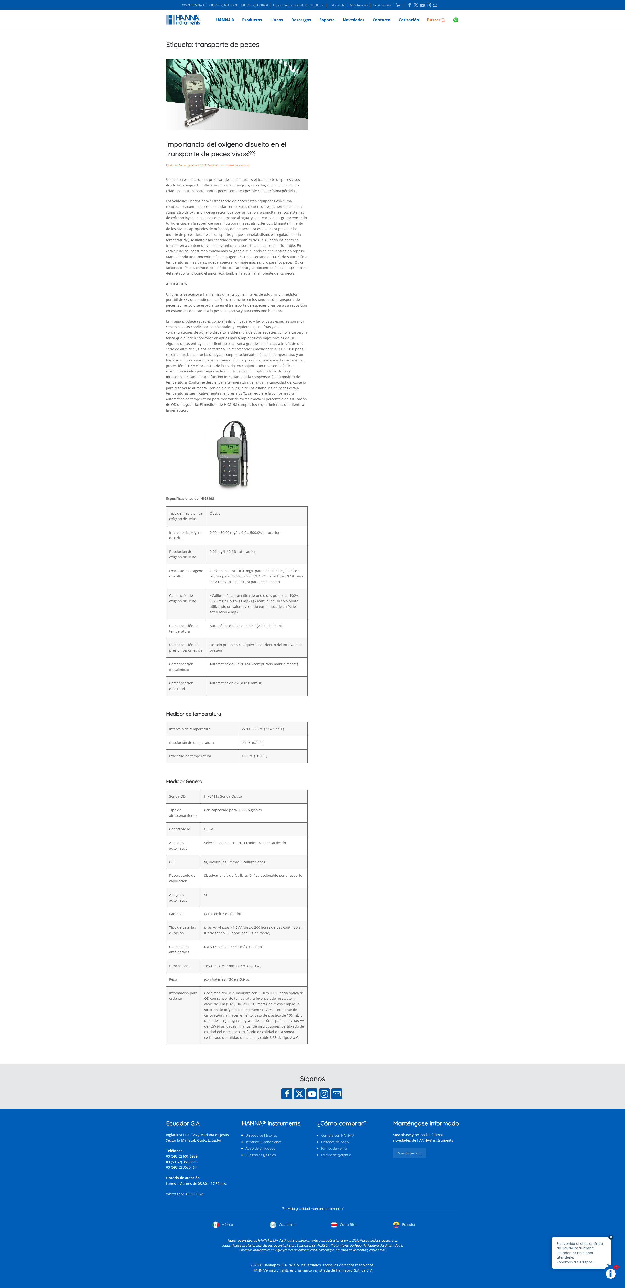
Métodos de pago (335, 1142)
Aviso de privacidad (260, 1148)
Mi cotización (359, 5)
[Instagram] (324, 1093)
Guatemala (287, 1224)
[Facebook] (286, 1093)
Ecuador (408, 1224)
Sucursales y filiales (260, 1155)
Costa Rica (348, 1224)
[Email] (336, 1093)
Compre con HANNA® (337, 1135)
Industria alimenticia (237, 165)
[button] (436, 19)
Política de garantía (336, 1155)
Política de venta (334, 1148)
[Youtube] (311, 1093)
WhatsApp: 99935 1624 (184, 1194)
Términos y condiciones (263, 1142)
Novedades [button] (353, 19)
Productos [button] (252, 19)
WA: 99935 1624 (193, 5)
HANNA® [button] (225, 19)
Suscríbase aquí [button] (409, 1153)
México (226, 1224)
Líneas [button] (276, 19)
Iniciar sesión (382, 5)
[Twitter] (299, 1093)
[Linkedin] (409, 5)
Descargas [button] (301, 19)
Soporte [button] (326, 19)
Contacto (381, 19)
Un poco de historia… (261, 1135)
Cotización (409, 19)
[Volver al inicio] (183, 20)
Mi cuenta (338, 5)
